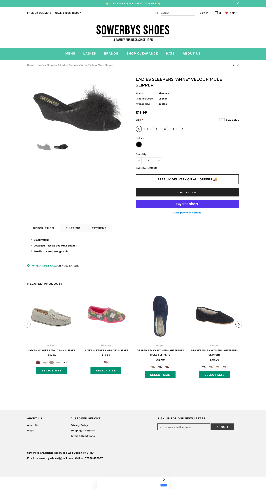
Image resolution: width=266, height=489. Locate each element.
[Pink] (44, 362)
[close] (237, 3)
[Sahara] (218, 366)
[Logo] (133, 32)
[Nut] (153, 366)
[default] (164, 485)
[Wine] (167, 366)
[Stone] (51, 362)
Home (30, 65)
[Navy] (160, 366)
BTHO (90, 452)
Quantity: (141, 154)
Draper (160, 345)
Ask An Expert (69, 265)
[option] (78, 108)
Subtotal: (141, 167)
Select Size (51, 370)
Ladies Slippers (47, 65)
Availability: (143, 103)
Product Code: (144, 98)
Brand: (140, 93)
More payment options (187, 212)
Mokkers (52, 345)
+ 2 (65, 362)
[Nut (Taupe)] (211, 366)
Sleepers (164, 93)
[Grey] (58, 362)
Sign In (204, 12)
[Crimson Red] (38, 362)
